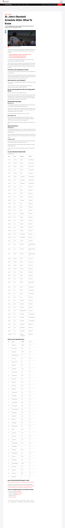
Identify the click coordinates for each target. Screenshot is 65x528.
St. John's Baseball (20, 501)
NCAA (14, 500)
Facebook (14, 497)
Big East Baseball (8, 14)
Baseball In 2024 (20, 54)
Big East (20, 500)
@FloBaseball (18, 491)
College (17, 500)
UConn (9, 501)
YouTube (15, 495)
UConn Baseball (26, 501)
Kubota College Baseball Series (26, 487)
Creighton (28, 500)
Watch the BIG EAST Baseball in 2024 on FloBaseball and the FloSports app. (21, 482)
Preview (11, 500)
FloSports (24, 500)
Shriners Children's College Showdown (23, 485)
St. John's (32, 500)
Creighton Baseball (13, 501)
